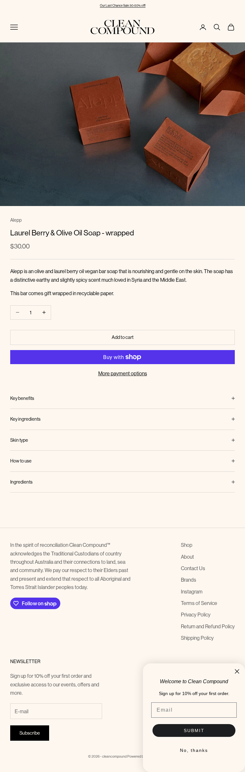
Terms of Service (199, 603)
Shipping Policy (197, 638)
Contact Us (193, 568)
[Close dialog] (237, 671)
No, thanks (194, 750)
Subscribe (29, 733)
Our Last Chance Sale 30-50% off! (122, 6)
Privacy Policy (196, 614)
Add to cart (123, 337)
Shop (186, 545)
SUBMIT (194, 730)
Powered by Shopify (142, 756)
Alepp (16, 220)
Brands (188, 580)
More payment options (122, 373)
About (187, 557)
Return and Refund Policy (208, 626)
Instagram (192, 591)
